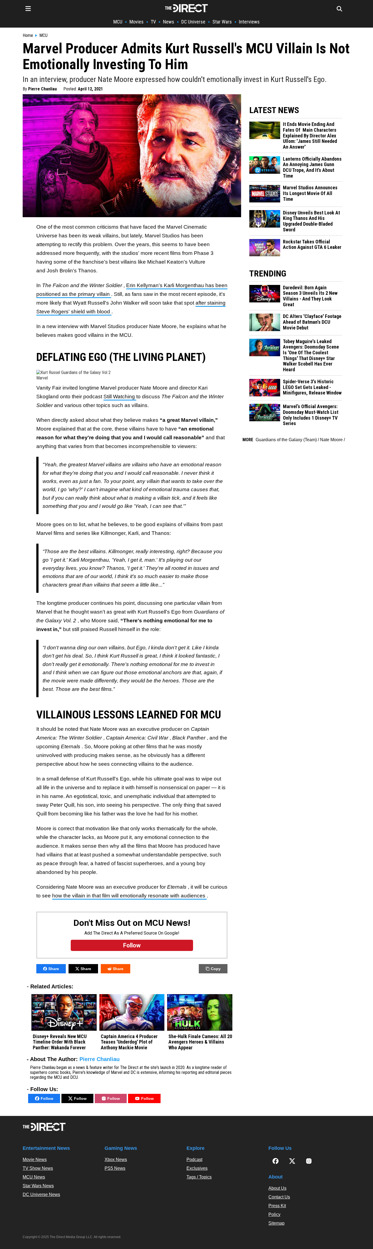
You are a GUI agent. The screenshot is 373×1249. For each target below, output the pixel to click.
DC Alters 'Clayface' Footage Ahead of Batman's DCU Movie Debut (312, 322)
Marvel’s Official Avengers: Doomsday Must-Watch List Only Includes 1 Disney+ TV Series (310, 415)
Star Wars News (38, 1185)
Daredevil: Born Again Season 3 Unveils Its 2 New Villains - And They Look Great (310, 296)
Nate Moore (331, 439)
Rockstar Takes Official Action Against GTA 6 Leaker (312, 244)
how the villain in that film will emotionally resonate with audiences (129, 896)
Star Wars (222, 22)
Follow (47, 1098)
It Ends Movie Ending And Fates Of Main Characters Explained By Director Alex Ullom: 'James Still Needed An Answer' (310, 136)
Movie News (35, 1159)
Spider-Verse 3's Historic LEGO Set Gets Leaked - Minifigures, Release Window (312, 387)
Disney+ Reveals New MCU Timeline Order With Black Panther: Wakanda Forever (60, 1042)
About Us (277, 1188)
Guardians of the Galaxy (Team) (286, 439)
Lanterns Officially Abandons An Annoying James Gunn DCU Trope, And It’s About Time (312, 167)
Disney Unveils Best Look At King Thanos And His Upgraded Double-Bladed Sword (311, 221)
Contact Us (279, 1197)
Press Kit (277, 1205)
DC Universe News (41, 1194)
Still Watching (119, 396)
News (168, 22)
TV (153, 22)
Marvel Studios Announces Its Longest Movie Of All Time (310, 193)
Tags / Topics (199, 1177)
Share (53, 969)
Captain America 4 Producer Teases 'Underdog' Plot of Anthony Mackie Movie (129, 1042)
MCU (117, 22)
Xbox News (116, 1159)
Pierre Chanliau (42, 89)
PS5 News (115, 1168)
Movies (136, 22)
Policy (274, 1214)
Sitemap (276, 1223)
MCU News (34, 1177)
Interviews (249, 22)
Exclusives (197, 1168)
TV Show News (38, 1168)
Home (28, 35)
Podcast (194, 1159)
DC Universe (193, 22)
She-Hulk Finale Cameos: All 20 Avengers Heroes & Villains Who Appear (200, 1042)
